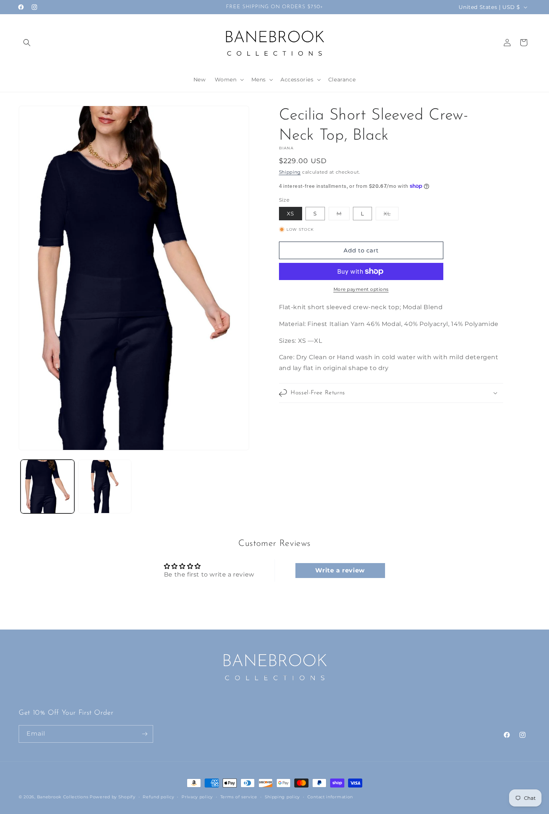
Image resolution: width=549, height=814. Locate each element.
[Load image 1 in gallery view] (47, 486)
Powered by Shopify (113, 796)
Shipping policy (282, 796)
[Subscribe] (144, 734)
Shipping (290, 172)
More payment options (361, 289)
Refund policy (158, 796)
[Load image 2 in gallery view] (105, 486)
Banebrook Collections (63, 796)
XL (391, 215)
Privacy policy (197, 796)
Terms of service (238, 796)
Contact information (330, 796)
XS (290, 213)
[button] (27, 42)
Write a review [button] (340, 570)
